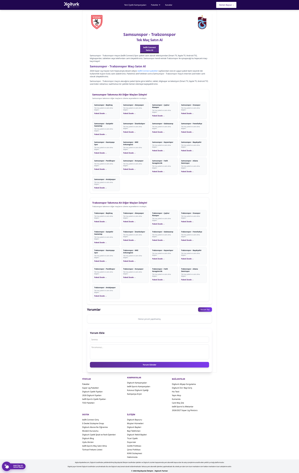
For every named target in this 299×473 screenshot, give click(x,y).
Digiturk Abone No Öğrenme (95, 427)
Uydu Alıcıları (88, 442)
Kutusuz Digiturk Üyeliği (137, 390)
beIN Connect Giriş (90, 419)
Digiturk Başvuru (134, 419)
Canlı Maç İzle (178, 403)
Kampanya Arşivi (134, 394)
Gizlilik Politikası (134, 446)
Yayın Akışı (176, 395)
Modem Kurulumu (90, 431)
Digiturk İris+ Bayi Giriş (182, 388)
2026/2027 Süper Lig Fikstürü (185, 410)
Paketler (155, 5)
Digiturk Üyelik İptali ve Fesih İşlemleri (99, 434)
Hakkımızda (132, 457)
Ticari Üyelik (132, 438)
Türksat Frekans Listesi (92, 449)
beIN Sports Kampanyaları (138, 386)
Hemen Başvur (226, 5)
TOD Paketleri (88, 403)
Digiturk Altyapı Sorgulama (184, 384)
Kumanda (176, 399)
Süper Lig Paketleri (90, 388)
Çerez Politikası (134, 449)
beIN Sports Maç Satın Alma (94, 446)
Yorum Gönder (149, 364)
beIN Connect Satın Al (149, 48)
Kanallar (168, 5)
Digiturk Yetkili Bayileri (137, 434)
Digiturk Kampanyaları (137, 382)
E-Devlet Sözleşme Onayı (93, 423)
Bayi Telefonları (134, 431)
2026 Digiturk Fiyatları (91, 395)
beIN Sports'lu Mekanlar (182, 406)
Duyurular (131, 442)
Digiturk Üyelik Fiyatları (92, 391)
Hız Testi (175, 391)
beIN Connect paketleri (148, 71)
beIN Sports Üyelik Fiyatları (94, 399)
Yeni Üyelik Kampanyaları (135, 5)
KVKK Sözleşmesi (134, 453)
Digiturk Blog (88, 438)
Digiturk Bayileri (134, 427)
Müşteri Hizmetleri (135, 423)
